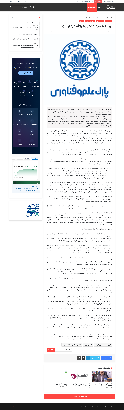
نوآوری (81, 21)
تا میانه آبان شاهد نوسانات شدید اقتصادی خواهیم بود (103, 385)
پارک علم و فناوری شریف (102, 345)
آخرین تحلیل (104, 17)
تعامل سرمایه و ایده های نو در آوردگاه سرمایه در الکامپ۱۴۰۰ (81, 385)
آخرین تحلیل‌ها (91, 7)
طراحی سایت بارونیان (14, 406)
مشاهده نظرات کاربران (80, 397)
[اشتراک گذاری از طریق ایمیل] (83, 358)
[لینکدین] (88, 358)
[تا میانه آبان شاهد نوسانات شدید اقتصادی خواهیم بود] (102, 376)
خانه (99, 7)
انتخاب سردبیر (100, 21)
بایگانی (18, 1)
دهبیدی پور (87, 345)
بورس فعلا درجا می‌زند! (61, 384)
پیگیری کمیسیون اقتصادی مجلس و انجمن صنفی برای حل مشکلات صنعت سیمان (73, 1)
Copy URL (51, 350)
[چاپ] (79, 358)
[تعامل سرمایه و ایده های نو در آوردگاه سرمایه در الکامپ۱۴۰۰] (80, 376)
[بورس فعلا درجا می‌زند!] (57, 376)
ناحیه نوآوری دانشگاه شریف (71, 345)
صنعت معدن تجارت (90, 21)
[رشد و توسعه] (110, 7)
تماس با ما (12, 1)
